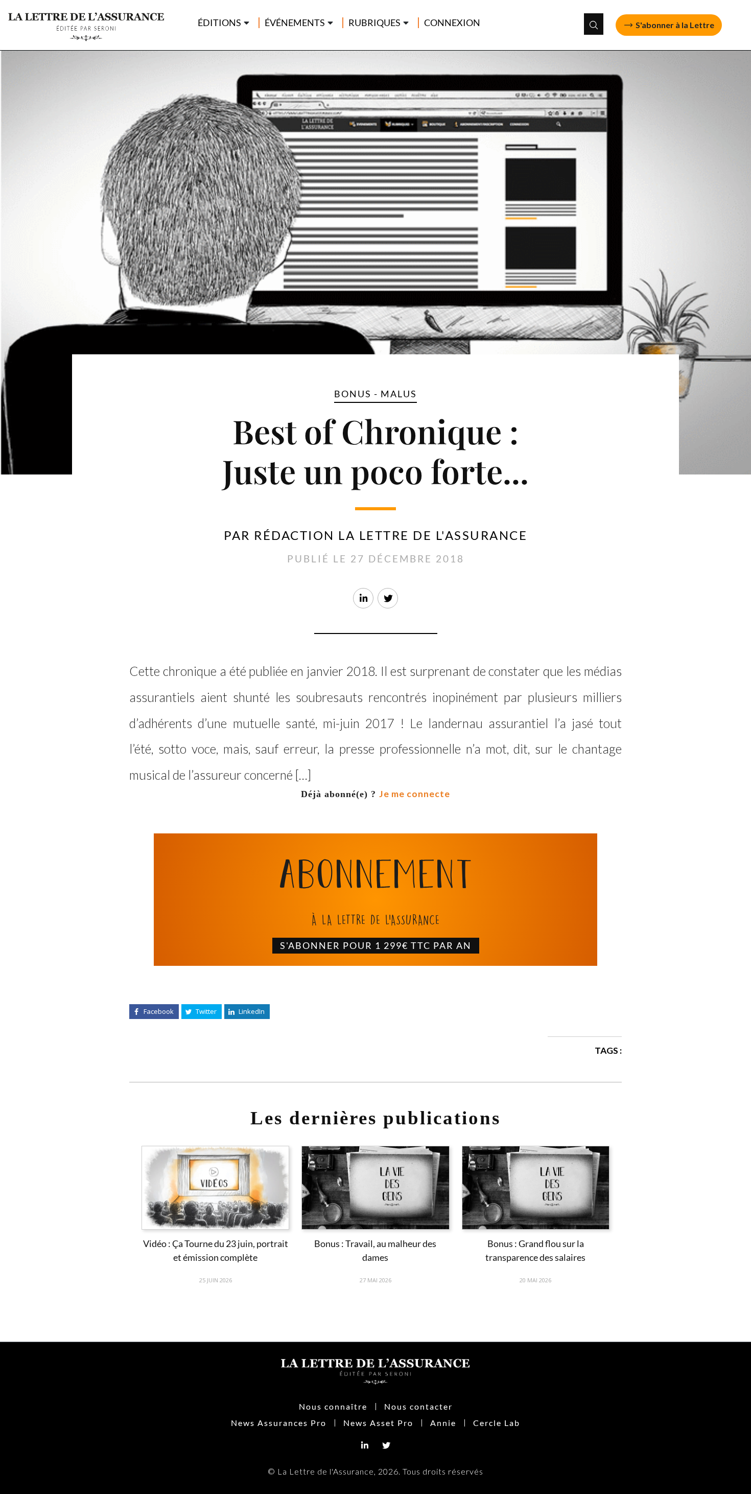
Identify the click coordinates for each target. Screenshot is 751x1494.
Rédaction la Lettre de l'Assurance (390, 535)
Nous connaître (333, 1406)
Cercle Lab (496, 1423)
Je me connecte (414, 793)
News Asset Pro (378, 1423)
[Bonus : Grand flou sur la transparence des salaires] (535, 1188)
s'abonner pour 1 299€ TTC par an (376, 945)
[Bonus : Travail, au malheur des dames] (375, 1188)
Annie (443, 1423)
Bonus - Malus (375, 394)
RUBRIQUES (374, 22)
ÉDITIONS (219, 22)
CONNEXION (452, 22)
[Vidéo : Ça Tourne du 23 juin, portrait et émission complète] (215, 1188)
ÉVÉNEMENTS (295, 22)
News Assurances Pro (278, 1423)
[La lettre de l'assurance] (91, 23)
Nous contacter (418, 1406)
